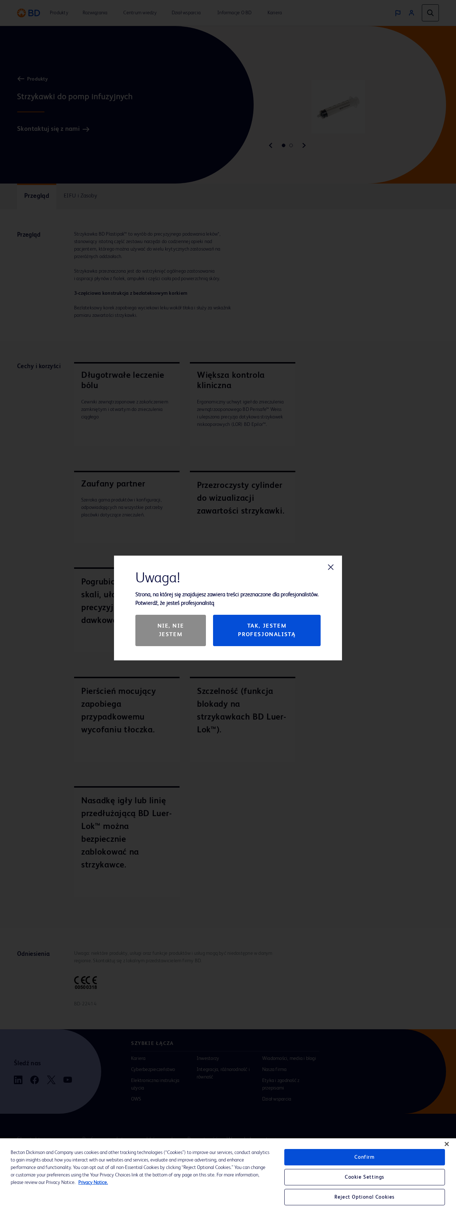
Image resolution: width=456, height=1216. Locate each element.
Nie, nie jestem (170, 630)
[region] (228, 1177)
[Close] (447, 1144)
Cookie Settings (364, 1177)
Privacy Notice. (93, 1182)
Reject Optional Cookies (365, 1197)
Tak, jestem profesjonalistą (266, 630)
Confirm (364, 1157)
